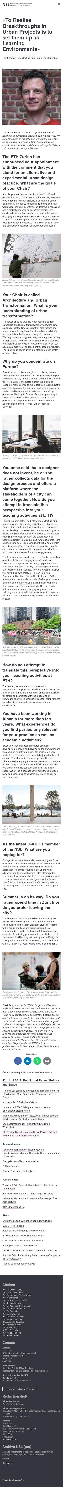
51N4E (46, 194)
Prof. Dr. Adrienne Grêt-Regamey (16, 1305)
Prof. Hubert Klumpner (12, 1319)
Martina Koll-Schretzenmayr (26, 1410)
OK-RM (43, 586)
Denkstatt (7, 576)
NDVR (51, 576)
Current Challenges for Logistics (18, 1171)
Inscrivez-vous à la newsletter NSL (20, 1389)
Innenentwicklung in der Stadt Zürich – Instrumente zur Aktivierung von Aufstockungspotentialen (30, 1117)
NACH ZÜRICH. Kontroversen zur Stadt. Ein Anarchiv (29, 1250)
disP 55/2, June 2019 (13, 1206)
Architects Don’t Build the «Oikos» (19, 1102)
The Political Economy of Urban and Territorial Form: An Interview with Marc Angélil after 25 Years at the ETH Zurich (31, 1094)
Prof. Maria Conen (10, 1297)
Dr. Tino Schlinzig (10, 1330)
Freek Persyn (9, 1005)
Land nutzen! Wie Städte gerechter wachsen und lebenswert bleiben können (27, 1108)
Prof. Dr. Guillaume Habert (13, 1308)
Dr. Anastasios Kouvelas (13, 1321)
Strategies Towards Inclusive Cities (20, 1245)
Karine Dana (25, 582)
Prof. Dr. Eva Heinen (11, 1311)
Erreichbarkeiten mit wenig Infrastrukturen (23, 1235)
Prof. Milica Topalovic (11, 1332)
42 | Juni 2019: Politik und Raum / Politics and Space (31, 1082)
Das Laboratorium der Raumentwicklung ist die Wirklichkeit (26, 1125)
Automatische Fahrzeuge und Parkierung (23, 1230)
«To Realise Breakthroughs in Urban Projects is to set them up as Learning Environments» (29, 1133)
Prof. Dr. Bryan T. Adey (12, 1289)
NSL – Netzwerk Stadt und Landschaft (17, 4)
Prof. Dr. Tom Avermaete (13, 1292)
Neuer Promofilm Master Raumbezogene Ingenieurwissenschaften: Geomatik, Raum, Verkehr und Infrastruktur (31, 1153)
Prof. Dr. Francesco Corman (14, 1300)
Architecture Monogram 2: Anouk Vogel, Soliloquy (27, 1193)
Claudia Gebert (9, 1377)
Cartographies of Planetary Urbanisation (22, 1240)
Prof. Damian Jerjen (11, 1313)
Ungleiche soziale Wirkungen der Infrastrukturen (27, 1220)
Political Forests (10, 1166)
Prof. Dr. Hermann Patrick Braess (16, 1295)
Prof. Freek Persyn (10, 1327)
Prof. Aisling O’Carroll (11, 1324)
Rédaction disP (9, 1439)
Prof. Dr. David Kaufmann (13, 1316)
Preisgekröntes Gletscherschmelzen (20, 1161)
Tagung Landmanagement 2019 (18, 1263)
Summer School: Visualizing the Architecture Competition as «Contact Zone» (31, 1257)
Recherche (7, 1463)
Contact (5, 1458)
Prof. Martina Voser (10, 1335)
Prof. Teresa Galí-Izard (12, 1303)
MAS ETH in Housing (13, 1225)
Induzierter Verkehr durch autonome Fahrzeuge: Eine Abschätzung (29, 1200)
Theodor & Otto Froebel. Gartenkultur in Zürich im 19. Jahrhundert (29, 1186)
